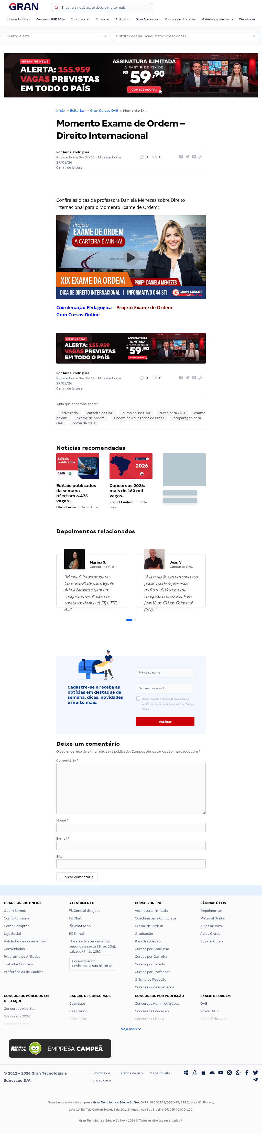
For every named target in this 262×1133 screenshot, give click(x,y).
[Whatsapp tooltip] (238, 1073)
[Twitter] (255, 1073)
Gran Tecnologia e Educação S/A (116, 1102)
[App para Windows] (186, 1073)
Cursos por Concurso (152, 949)
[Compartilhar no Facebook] (180, 156)
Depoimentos (211, 911)
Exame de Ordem (149, 926)
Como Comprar (16, 926)
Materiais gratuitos (215, 19)
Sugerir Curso (211, 941)
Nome (62, 820)
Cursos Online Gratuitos (154, 987)
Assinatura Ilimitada (151, 911)
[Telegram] (255, 1080)
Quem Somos (15, 911)
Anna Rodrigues (76, 152)
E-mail (62, 838)
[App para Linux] (194, 1073)
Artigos (121, 19)
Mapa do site (160, 1073)
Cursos (101, 19)
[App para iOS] (203, 1073)
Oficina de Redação (150, 979)
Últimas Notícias (18, 19)
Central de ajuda (87, 911)
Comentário (67, 760)
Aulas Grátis (210, 934)
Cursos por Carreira (151, 956)
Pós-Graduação (148, 941)
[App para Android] (212, 1073)
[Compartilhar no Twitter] (187, 156)
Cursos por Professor (152, 972)
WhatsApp (82, 926)
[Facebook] (246, 1073)
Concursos (78, 19)
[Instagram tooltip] (229, 1073)
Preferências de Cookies (23, 972)
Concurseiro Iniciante (180, 19)
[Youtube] (220, 1073)
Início (60, 111)
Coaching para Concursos (156, 918)
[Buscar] (56, 8)
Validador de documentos (25, 941)
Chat (77, 918)
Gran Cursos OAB (104, 111)
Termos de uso (131, 1073)
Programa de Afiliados (22, 956)
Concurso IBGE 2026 (50, 19)
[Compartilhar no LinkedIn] (193, 156)
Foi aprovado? (92, 963)
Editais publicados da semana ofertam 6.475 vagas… (76, 493)
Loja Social (12, 934)
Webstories (247, 19)
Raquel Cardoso (121, 502)
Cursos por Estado (150, 964)
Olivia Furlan (66, 507)
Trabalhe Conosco (18, 964)
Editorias (77, 111)
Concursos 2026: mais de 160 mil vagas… (127, 490)
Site (59, 856)
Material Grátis (212, 918)
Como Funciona (16, 918)
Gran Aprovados (147, 19)
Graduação (144, 934)
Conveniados (14, 949)
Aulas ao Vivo (211, 926)
